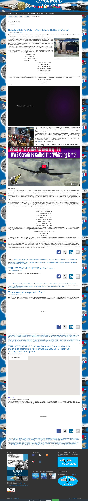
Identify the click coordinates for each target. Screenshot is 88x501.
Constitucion (72, 442)
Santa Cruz (71, 444)
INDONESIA (19, 335)
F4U (30, 262)
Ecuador (55, 334)
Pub (54, 262)
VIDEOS (16, 263)
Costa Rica (46, 283)
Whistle (19, 263)
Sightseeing (58, 262)
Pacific (44, 262)
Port (75, 340)
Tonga (42, 286)
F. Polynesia (55, 283)
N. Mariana (38, 285)
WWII (25, 263)
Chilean (39, 442)
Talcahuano (31, 446)
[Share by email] (78, 252)
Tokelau (39, 286)
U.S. (13, 263)
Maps (66, 443)
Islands (76, 339)
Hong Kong (74, 283)
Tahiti (46, 341)
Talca (28, 446)
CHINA (24, 339)
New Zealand (53, 285)
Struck (25, 446)
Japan (16, 285)
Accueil (9, 13)
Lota (59, 443)
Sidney (36, 341)
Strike (22, 446)
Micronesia (33, 285)
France (41, 259)
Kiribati (19, 285)
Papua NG (10, 286)
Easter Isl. (51, 283)
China (32, 283)
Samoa (26, 286)
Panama (77, 285)
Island (73, 339)
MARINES (45, 259)
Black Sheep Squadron (20, 262)
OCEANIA (27, 16)
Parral (23, 444)
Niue (62, 285)
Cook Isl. (41, 283)
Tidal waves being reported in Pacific (27, 292)
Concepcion (66, 442)
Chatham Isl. (25, 283)
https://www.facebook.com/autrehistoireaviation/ (19, 485)
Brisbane (18, 339)
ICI (12, 249)
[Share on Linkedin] (71, 252)
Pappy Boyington (49, 262)
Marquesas (22, 340)
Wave (72, 341)
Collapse (55, 442)
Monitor (31, 340)
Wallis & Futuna (61, 286)
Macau (18, 340)
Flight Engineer (36, 259)
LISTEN (52, 443)
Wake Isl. (56, 286)
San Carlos (49, 444)
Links (46, 13)
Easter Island (47, 339)
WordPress (74, 498)
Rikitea (13, 341)
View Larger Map (11, 397)
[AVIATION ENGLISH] (21, 6)
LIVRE (28, 13)
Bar (14, 262)
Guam (62, 283)
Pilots (75, 259)
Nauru (42, 285)
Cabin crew (24, 259)
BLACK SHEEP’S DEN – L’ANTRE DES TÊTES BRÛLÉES (38, 29)
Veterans (22, 261)
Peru (14, 286)
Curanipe (77, 442)
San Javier (66, 444)
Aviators (11, 262)
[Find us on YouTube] (33, 462)
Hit (43, 443)
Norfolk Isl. (65, 285)
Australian (16, 442)
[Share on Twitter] (65, 252)
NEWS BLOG (51, 13)
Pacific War (72, 259)
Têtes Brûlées (73, 262)
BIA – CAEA (15, 13)
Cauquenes (31, 442)
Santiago (76, 444)
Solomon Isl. (10, 261)
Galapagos (57, 339)
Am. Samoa (15, 283)
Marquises (27, 340)
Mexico (28, 285)
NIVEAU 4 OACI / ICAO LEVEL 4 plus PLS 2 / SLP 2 (58, 259)
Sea (29, 341)
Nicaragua (58, 285)
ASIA (11, 339)
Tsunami (15, 287)
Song (69, 262)
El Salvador (59, 334)
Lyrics (41, 262)
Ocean (49, 340)
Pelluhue (27, 444)
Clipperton (29, 339)
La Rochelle (37, 262)
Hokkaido (65, 339)
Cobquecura (50, 442)
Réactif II (70, 498)
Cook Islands (38, 339)
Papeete (60, 340)
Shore (15, 446)
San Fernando (61, 444)
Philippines (17, 286)
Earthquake (17, 443)
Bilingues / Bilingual (17, 259)
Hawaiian (40, 443)
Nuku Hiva (45, 340)
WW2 (23, 263)
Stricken (18, 446)
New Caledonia (47, 285)
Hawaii (70, 283)
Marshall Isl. (24, 285)
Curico (9, 443)
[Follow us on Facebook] (33, 455)
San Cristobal (25, 341)
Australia (20, 283)
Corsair (27, 262)
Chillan (42, 442)
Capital (27, 442)
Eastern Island (23, 443)
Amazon (21, 482)
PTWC (37, 444)
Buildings (23, 442)
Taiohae (49, 341)
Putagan (41, 444)
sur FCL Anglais (71, 474)
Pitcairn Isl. (22, 286)
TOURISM (16, 261)
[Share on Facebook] (58, 252)
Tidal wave (57, 341)
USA (19, 261)
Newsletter (33, 13)
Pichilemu (34, 444)
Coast (46, 442)
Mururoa (35, 340)
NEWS (21, 16)
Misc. (16, 16)
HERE (39, 141)
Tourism (10, 263)
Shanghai (33, 341)
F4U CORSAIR (30, 259)
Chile (29, 283)
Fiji (59, 283)
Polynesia (72, 340)
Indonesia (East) (11, 285)
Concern (33, 339)
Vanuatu (51, 286)
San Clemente (54, 444)
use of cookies (48, 500)
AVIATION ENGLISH (15, 498)
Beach (20, 442)
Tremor (41, 446)
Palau (74, 285)
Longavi (56, 443)
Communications (60, 442)
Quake (44, 444)
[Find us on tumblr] (40, 462)
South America (41, 341)
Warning (19, 287)
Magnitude (63, 443)
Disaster (42, 339)
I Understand (55, 500)
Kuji (15, 340)
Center (36, 442)
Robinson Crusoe (18, 341)
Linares (48, 443)
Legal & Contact (40, 13)
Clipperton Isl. (36, 283)
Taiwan (35, 286)
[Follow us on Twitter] (40, 455)
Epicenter (32, 443)
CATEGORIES (22, 13)
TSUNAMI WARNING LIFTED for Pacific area (31, 268)
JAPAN (9, 340)
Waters (69, 341)
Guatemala (66, 283)
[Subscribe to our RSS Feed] (47, 455)
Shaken (11, 446)
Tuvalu (46, 286)
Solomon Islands (64, 262)
